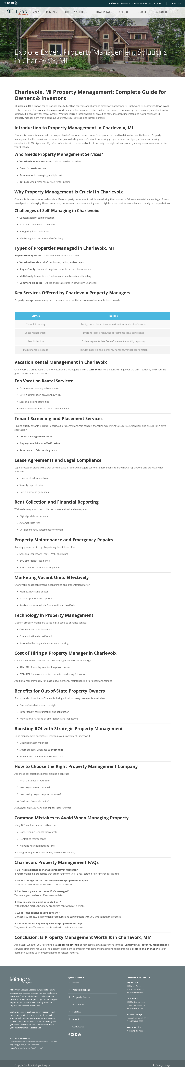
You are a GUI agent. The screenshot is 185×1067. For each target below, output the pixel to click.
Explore (123, 12)
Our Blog (144, 12)
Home (75, 982)
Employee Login (163, 1065)
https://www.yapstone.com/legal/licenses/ (26, 1048)
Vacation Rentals (45, 12)
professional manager (145, 948)
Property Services (75, 12)
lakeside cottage (69, 944)
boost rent (57, 749)
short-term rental (92, 369)
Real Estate (104, 12)
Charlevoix (162, 106)
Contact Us (175, 3)
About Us (162, 12)
